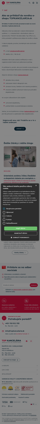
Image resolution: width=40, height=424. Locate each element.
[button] (20, 237)
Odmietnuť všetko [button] (20, 233)
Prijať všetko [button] (20, 228)
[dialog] (20, 212)
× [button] (36, 185)
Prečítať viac (6, 204)
